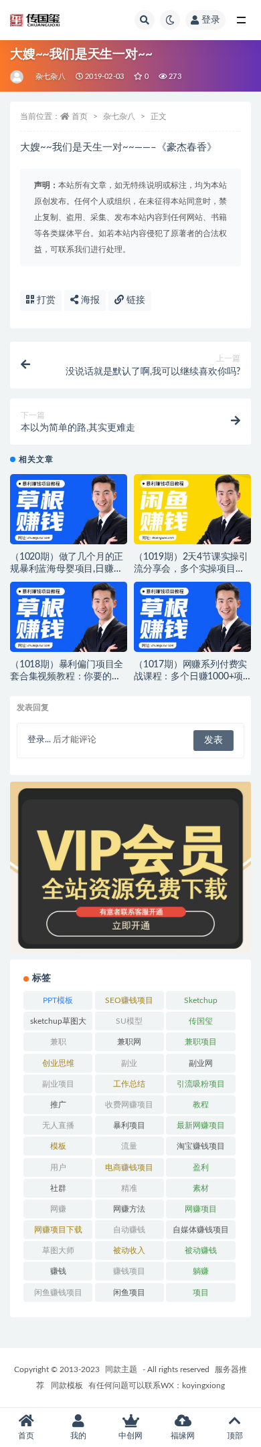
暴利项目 (129, 1125)
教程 (201, 1105)
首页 (80, 116)
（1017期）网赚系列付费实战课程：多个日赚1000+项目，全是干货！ (190, 676)
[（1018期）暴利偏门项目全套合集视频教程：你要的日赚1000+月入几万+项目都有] (68, 621)
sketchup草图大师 (58, 1023)
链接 (134, 300)
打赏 (45, 300)
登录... (39, 740)
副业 (129, 1063)
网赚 (58, 1209)
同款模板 (67, 1385)
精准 (129, 1188)
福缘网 (183, 1436)
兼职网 (129, 1042)
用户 (58, 1167)
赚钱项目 (129, 1271)
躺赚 (201, 1271)
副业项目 (58, 1084)
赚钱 (58, 1271)
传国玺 (201, 1021)
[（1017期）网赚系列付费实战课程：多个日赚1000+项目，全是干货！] (192, 621)
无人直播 (58, 1125)
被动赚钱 (201, 1250)
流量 (129, 1146)
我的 (78, 1436)
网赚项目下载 (58, 1230)
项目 (201, 1293)
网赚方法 (129, 1209)
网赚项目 (201, 1209)
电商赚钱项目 (129, 1167)
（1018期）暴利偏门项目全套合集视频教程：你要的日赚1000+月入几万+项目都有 (67, 676)
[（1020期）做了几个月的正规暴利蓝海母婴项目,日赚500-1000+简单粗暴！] (68, 513)
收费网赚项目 (129, 1105)
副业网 (201, 1063)
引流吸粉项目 (201, 1084)
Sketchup (200, 1000)
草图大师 (58, 1250)
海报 (89, 300)
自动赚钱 (129, 1230)
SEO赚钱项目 (129, 1000)
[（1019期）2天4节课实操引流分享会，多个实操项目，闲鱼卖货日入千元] (192, 513)
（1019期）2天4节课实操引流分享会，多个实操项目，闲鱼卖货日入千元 (191, 569)
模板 (58, 1146)
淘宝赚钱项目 (201, 1146)
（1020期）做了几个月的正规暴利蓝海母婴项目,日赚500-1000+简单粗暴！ (66, 569)
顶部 (235, 1436)
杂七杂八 (50, 76)
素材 (201, 1188)
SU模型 (129, 1021)
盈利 (201, 1167)
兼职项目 (201, 1042)
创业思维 (58, 1063)
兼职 (58, 1042)
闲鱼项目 (129, 1293)
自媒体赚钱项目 (201, 1230)
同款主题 (121, 1369)
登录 (210, 20)
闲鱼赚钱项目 (58, 1293)
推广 (58, 1105)
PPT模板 (58, 1000)
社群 (58, 1188)
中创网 (130, 1436)
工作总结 (129, 1084)
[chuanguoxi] (17, 77)
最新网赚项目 (201, 1125)
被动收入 (129, 1250)
